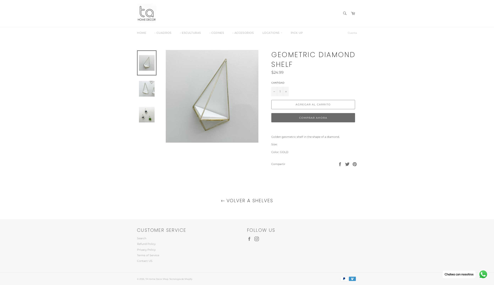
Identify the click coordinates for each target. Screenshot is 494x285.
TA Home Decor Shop (156, 279)
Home (141, 33)
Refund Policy (146, 244)
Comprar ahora (313, 117)
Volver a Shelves (249, 200)
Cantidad (277, 82)
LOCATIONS (271, 33)
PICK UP (297, 33)
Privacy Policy (146, 249)
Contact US (144, 261)
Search (141, 238)
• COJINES (217, 33)
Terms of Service (148, 255)
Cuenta (352, 32)
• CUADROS (163, 33)
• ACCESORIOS (243, 33)
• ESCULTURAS (190, 33)
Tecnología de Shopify (180, 279)
